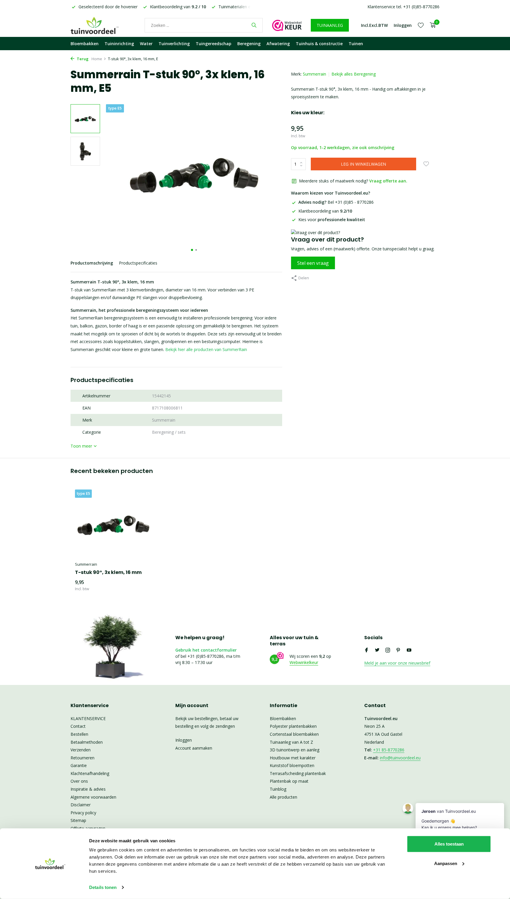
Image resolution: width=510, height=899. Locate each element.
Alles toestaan (449, 843)
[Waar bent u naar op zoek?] (254, 25)
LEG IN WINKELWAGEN (363, 164)
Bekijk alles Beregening (353, 74)
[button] (192, 250)
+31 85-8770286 (388, 750)
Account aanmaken (193, 748)
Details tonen (103, 887)
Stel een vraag (313, 263)
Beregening (249, 43)
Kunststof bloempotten (292, 765)
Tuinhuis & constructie (319, 43)
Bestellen (79, 734)
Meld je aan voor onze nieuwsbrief (397, 663)
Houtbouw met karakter (293, 758)
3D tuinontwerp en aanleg (294, 750)
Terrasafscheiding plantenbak (298, 773)
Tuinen (356, 43)
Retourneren (82, 758)
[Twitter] (377, 650)
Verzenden (81, 750)
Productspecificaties (138, 263)
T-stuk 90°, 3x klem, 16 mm (108, 573)
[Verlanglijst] (421, 25)
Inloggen (183, 740)
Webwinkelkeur (304, 662)
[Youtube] (409, 650)
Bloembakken (85, 43)
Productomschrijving (92, 263)
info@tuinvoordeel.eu (400, 758)
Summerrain (314, 74)
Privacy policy (83, 812)
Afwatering (278, 43)
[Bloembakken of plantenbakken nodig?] (103, 25)
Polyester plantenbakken (293, 726)
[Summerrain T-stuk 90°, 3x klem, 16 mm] (113, 524)
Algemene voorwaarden (93, 797)
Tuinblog (278, 789)
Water (146, 43)
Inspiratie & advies (88, 789)
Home (96, 58)
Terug (82, 58)
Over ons (79, 781)
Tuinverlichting (174, 43)
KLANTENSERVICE (88, 718)
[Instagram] (387, 650)
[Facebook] (366, 650)
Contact (78, 726)
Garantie (79, 765)
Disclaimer (81, 804)
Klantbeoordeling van (325, 211)
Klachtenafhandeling (90, 773)
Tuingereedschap (213, 43)
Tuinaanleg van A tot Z (291, 742)
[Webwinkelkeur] (287, 25)
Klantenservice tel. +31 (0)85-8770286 (403, 6)
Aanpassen (445, 863)
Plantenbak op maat (289, 781)
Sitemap (78, 820)
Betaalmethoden (87, 742)
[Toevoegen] (141, 585)
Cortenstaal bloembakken (294, 734)
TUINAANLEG (330, 25)
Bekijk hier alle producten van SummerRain (206, 349)
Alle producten (283, 797)
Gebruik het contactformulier (206, 650)
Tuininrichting (119, 43)
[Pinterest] (398, 650)
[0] (431, 25)
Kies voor (331, 219)
